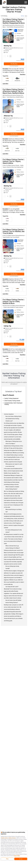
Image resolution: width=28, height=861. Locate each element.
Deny (7, 858)
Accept (20, 858)
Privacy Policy (17, 855)
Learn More (5, 83)
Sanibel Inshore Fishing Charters (8, 837)
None (26, 16)
